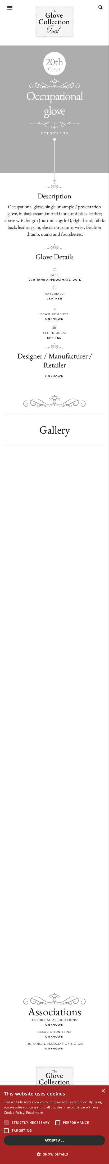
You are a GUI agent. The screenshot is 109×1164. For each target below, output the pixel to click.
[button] (9, 7)
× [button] (103, 1091)
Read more (34, 1112)
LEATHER (54, 298)
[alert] (54, 1124)
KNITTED (54, 337)
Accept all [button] (55, 1140)
